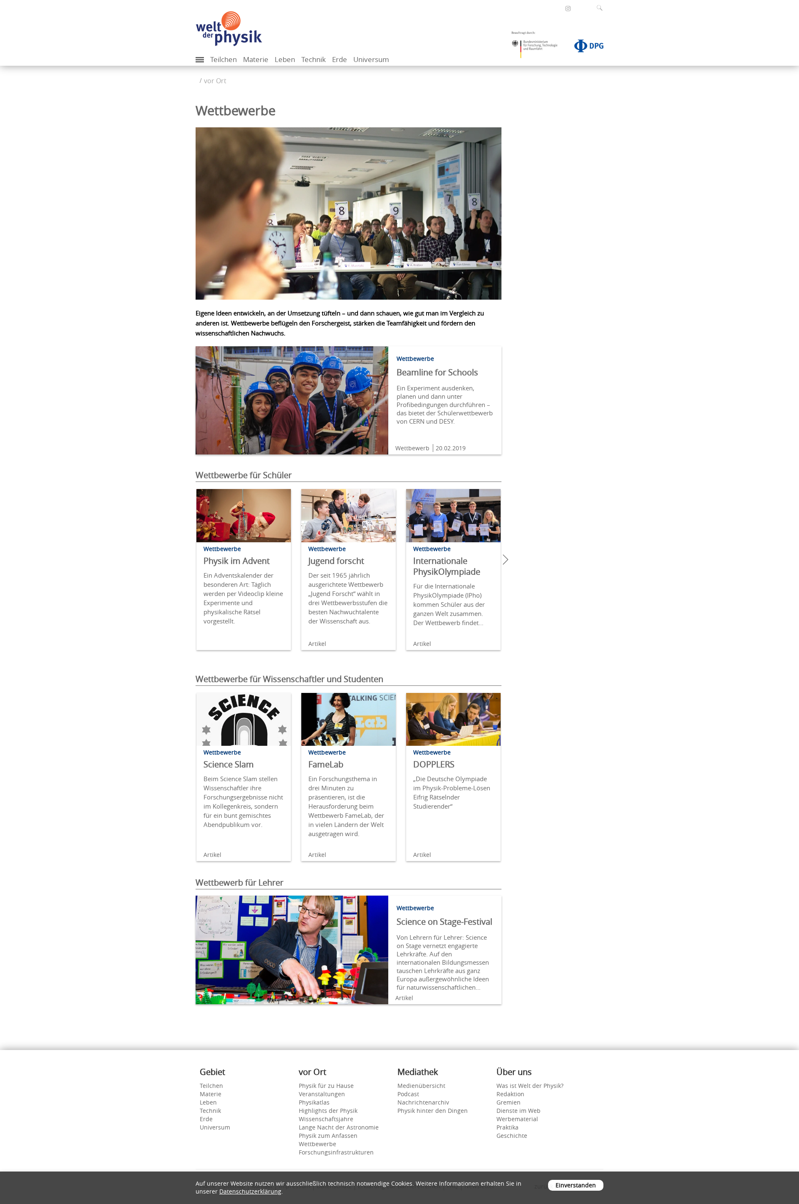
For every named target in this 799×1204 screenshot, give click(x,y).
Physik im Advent (236, 560)
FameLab (325, 764)
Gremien (508, 1102)
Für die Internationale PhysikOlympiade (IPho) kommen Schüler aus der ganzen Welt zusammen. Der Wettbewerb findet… (449, 604)
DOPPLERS (433, 764)
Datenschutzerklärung (250, 1191)
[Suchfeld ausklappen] (601, 8)
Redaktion (510, 1094)
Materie (255, 59)
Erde (339, 59)
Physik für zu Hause (326, 1086)
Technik (313, 59)
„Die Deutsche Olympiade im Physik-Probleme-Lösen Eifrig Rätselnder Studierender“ (451, 792)
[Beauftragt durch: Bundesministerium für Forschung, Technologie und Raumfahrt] (538, 47)
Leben (285, 59)
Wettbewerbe (317, 1144)
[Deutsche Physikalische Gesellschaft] (584, 47)
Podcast (408, 1094)
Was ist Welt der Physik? (529, 1086)
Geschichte (511, 1135)
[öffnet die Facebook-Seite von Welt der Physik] (556, 8)
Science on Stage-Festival (444, 921)
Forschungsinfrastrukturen (336, 1152)
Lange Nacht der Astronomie (339, 1127)
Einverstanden (576, 1185)
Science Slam (228, 764)
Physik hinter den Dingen (432, 1111)
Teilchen (223, 59)
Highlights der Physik (328, 1111)
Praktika (507, 1127)
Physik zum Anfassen (328, 1135)
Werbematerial (517, 1119)
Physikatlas (314, 1102)
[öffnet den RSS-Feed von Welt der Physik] (579, 8)
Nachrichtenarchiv (423, 1102)
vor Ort (215, 80)
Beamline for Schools (437, 372)
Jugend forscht (336, 560)
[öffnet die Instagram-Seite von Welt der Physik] (568, 9)
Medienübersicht (421, 1086)
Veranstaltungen (322, 1094)
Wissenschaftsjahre (326, 1119)
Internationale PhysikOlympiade (446, 566)
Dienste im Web (518, 1111)
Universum (371, 59)
